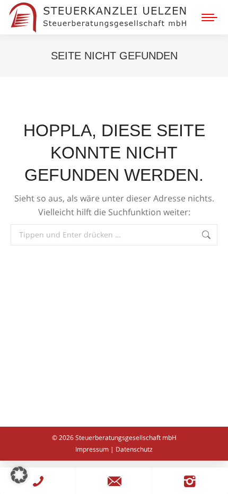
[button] (19, 475)
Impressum (92, 449)
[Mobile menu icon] (209, 17)
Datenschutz (134, 449)
